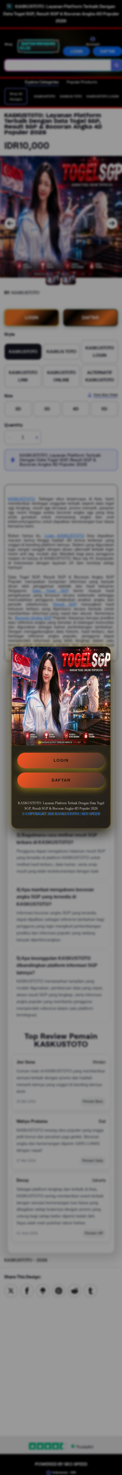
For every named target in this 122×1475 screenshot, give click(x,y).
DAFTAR (61, 780)
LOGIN (61, 760)
